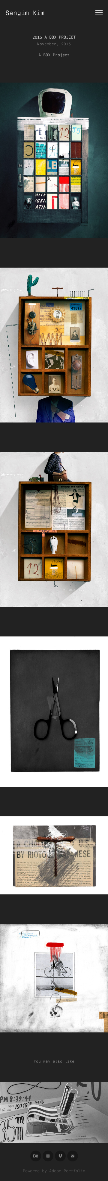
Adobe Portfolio (67, 1170)
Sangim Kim (24, 12)
